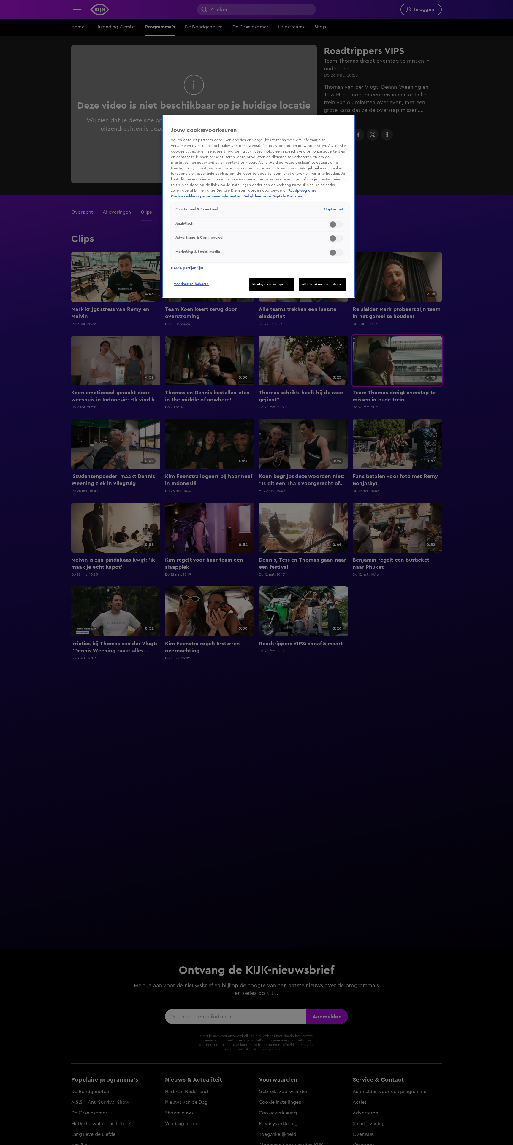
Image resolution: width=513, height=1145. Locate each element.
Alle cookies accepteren (322, 284)
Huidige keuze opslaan (271, 284)
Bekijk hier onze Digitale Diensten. (273, 196)
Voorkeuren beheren (191, 284)
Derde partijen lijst (187, 268)
